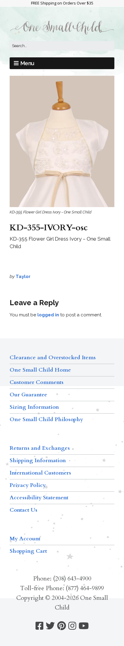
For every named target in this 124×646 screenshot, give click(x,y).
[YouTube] (84, 626)
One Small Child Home (40, 370)
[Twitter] (50, 626)
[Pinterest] (61, 626)
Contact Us (23, 510)
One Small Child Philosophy (46, 419)
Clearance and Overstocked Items (53, 357)
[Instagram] (72, 626)
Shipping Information (38, 460)
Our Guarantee (28, 394)
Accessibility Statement (39, 497)
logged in (48, 315)
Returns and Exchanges (40, 448)
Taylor (23, 276)
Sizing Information (34, 407)
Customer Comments (37, 382)
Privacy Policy (28, 485)
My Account (25, 538)
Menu (27, 63)
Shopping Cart (28, 551)
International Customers (40, 473)
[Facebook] (39, 626)
